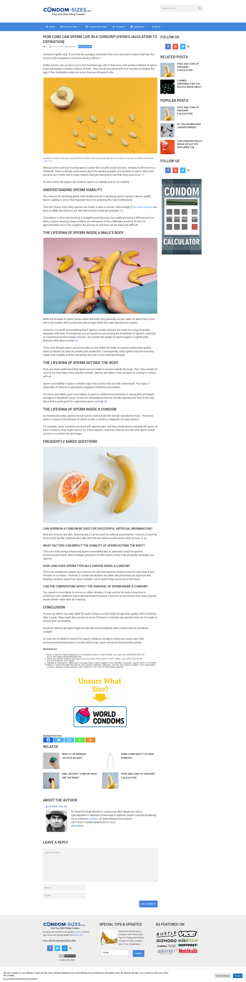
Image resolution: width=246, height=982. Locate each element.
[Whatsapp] (80, 739)
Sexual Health (85, 46)
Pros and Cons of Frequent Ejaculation (188, 67)
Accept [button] (238, 976)
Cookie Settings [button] (222, 976)
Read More (77, 826)
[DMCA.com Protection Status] (67, 957)
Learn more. (48, 161)
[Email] (65, 948)
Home (51, 26)
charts (78, 932)
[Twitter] (59, 739)
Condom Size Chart (97, 26)
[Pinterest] (175, 46)
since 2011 (79, 935)
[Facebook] (48, 739)
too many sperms (143, 206)
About (157, 26)
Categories (138, 26)
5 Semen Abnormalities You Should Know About (189, 83)
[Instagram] (69, 739)
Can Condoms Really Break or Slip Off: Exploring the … (189, 144)
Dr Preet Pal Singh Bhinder (64, 46)
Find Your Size (70, 26)
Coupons (120, 26)
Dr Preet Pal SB (57, 806)
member (93, 818)
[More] (90, 739)
